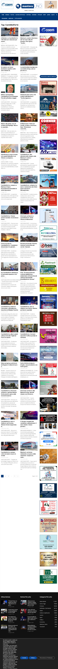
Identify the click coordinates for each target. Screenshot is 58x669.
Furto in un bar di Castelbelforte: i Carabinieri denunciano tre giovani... (9, 245)
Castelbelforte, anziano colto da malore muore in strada (8, 453)
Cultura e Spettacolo (20, 14)
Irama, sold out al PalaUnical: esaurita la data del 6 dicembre (32, 611)
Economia (34, 14)
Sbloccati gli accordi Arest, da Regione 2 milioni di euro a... (9, 364)
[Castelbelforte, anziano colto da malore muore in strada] (9, 446)
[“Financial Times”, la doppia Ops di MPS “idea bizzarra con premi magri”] (4, 602)
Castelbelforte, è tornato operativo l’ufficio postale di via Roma (28, 335)
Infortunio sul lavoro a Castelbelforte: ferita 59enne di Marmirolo (26, 217)
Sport (44, 14)
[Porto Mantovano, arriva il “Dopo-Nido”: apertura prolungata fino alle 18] (4, 618)
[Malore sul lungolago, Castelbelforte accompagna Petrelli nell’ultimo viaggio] (9, 88)
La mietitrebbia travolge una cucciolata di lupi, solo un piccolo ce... (28, 68)
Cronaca (7, 14)
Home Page (23, 270)
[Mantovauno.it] (29, 6)
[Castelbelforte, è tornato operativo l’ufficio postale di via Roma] (29, 328)
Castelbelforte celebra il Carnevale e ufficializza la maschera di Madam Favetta (9, 308)
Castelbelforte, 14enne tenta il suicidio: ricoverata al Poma (9, 217)
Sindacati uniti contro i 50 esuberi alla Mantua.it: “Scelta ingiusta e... (28, 96)
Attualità (40, 14)
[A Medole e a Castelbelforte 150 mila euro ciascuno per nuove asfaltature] (9, 32)
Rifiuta (33, 658)
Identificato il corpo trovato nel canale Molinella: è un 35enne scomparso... (9, 156)
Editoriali (29, 14)
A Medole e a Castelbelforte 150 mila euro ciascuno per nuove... (9, 39)
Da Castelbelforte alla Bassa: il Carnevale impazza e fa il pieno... (9, 274)
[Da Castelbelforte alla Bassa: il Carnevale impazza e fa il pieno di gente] (9, 266)
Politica (12, 14)
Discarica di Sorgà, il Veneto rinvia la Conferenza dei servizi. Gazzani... (28, 245)
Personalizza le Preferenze (46, 658)
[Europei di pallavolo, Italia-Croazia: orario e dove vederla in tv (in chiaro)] (23, 618)
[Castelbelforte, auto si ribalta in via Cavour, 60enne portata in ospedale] (29, 300)
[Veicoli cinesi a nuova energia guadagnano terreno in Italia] (4, 611)
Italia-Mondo (4, 18)
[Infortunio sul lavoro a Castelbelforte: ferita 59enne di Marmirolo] (29, 210)
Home (3, 14)
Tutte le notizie (18, 18)
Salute (52, 14)
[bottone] (48, 76)
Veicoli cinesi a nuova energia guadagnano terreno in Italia (13, 611)
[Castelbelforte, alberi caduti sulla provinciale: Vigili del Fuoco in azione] (9, 328)
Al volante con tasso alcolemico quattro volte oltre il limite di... (8, 68)
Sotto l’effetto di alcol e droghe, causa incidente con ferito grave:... (28, 364)
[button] (56, 15)
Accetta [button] (24, 658)
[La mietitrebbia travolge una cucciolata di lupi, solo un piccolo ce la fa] (29, 61)
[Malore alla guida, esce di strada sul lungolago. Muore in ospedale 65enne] (9, 117)
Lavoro (48, 14)
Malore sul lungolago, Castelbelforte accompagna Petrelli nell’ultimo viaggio (9, 96)
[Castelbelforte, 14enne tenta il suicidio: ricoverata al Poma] (9, 210)
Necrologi (11, 18)
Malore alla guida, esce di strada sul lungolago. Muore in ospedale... (9, 125)
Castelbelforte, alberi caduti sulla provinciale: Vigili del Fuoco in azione (9, 335)
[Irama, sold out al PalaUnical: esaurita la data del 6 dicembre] (23, 611)
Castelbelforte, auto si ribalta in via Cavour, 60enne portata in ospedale (28, 308)
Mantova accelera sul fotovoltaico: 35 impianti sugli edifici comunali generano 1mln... (12, 628)
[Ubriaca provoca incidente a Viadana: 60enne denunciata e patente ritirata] (23, 602)
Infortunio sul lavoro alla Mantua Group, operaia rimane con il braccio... (27, 392)
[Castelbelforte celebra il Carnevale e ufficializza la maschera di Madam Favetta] (9, 300)
